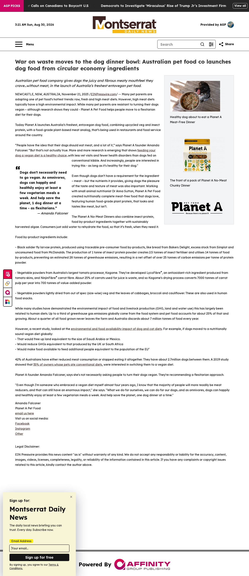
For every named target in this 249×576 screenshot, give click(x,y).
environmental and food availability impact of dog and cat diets (116, 329)
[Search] (202, 44)
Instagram (22, 428)
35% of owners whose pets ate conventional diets (67, 364)
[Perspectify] (7, 283)
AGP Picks (12, 6)
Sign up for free (39, 557)
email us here (24, 413)
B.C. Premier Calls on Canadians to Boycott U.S (49, 6)
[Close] (71, 497)
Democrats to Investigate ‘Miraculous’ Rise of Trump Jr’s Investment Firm (163, 6)
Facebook (22, 423)
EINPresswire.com (103, 94)
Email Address (21, 541)
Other (19, 434)
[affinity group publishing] (7, 292)
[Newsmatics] (7, 301)
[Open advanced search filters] (211, 44)
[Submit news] (7, 274)
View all (240, 5)
